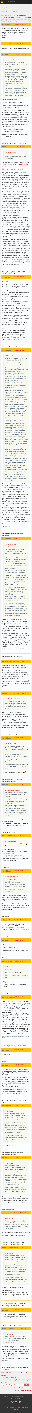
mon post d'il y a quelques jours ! (14, 362)
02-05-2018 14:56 (21, 919)
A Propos (5, 1396)
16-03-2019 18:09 (22, 1328)
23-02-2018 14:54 (21, 784)
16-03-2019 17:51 (21, 1247)
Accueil (4, 15)
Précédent (9, 21)
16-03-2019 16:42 (21, 1105)
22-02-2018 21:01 (21, 277)
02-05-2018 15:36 (21, 961)
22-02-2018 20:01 (21, 146)
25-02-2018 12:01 (21, 835)
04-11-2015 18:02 (21, 24)
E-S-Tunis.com (9, 2)
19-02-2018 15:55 (21, 54)
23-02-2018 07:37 (21, 661)
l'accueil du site (26, 1390)
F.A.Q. (27, 1396)
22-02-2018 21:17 (21, 538)
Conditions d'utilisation (17, 1396)
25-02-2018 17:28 (21, 871)
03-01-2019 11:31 (21, 997)
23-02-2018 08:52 (21, 693)
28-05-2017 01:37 (21, 43)
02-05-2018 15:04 (21, 940)
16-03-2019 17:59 (21, 1310)
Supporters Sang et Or (18, 15)
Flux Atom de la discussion (23, 1387)
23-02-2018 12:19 (21, 738)
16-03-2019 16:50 (21, 1157)
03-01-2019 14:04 (21, 1050)
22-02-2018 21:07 (21, 350)
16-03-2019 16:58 (21, 1212)
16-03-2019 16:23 (21, 1065)
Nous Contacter (17, 1398)
